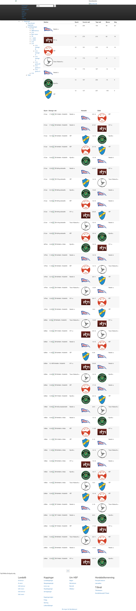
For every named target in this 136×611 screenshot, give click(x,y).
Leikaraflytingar (48, 605)
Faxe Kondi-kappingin (31, 24)
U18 (32, 73)
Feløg (45, 600)
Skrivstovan (72, 583)
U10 (32, 32)
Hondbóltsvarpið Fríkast (102, 593)
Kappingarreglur (48, 597)
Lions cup (46, 586)
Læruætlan (98, 583)
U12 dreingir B (37, 47)
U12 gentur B (37, 63)
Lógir (23, 11)
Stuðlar (24, 15)
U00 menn (21, 589)
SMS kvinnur (35, 30)
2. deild (33, 40)
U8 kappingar (48, 591)
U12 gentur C (37, 67)
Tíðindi (24, 18)
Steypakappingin (48, 583)
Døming (24, 13)
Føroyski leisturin (100, 580)
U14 (32, 29)
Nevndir (71, 586)
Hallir (29, 75)
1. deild (33, 38)
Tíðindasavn (98, 590)
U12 (32, 43)
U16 (32, 42)
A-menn (20, 583)
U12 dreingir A (37, 53)
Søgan (71, 580)
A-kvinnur (21, 580)
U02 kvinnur (21, 591)
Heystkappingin (48, 589)
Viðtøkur (71, 589)
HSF (23, 17)
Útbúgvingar (25, 9)
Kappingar (25, 5)
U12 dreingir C (37, 58)
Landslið (24, 7)
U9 (32, 36)
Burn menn (34, 34)
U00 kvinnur (21, 586)
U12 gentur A (37, 70)
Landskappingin (32, 27)
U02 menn (21, 594)
